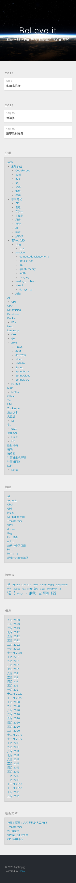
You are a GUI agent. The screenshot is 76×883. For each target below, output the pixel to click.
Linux (14, 437)
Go (13, 338)
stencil (19, 285)
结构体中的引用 (16, 545)
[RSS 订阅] (61, 5)
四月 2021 (13, 681)
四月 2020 (13, 722)
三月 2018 (13, 796)
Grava (18, 346)
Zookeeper (13, 408)
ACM (10, 162)
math (22, 273)
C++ (13, 334)
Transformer (14, 521)
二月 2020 (13, 730)
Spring (19, 367)
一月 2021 (13, 689)
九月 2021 (13, 661)
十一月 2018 (14, 788)
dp (21, 264)
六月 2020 (13, 714)
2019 (9, 73)
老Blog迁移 (18, 240)
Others (11, 396)
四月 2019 (13, 767)
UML (10, 404)
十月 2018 (13, 792)
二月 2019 (13, 775)
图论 (18, 207)
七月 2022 (13, 632)
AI (8, 297)
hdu (17, 178)
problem (20, 252)
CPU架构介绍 (15, 839)
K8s (13, 322)
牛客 (18, 195)
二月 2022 (13, 644)
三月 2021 (13, 685)
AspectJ (12, 500)
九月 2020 (13, 706)
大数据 (11, 416)
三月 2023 (13, 624)
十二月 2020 (14, 693)
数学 (18, 223)
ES (13, 420)
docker (11, 529)
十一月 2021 (14, 652)
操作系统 (12, 432)
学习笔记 (16, 199)
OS (13, 441)
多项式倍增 (13, 85)
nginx (10, 541)
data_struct (26, 260)
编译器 (11, 453)
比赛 (18, 187)
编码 (10, 449)
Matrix (15, 392)
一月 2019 (13, 779)
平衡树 (19, 215)
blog (18, 244)
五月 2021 (13, 677)
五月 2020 (13, 718)
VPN (10, 525)
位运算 (10, 118)
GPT (13, 301)
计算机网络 (13, 461)
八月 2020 (13, 710)
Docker (11, 318)
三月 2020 (13, 726)
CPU (10, 305)
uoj (17, 182)
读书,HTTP (13, 553)
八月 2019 (13, 751)
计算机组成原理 (16, 457)
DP (17, 203)
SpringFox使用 (16, 516)
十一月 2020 (14, 698)
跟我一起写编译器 (17, 557)
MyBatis (20, 363)
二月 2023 (13, 628)
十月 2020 (13, 702)
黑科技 (19, 236)
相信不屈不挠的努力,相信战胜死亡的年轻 (38, 39)
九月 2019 (13, 747)
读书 (10, 549)
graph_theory (27, 269)
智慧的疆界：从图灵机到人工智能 (27, 822)
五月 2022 (13, 636)
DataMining (14, 309)
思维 (18, 219)
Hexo (10, 326)
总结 (18, 293)
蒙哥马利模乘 (14, 133)
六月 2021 (13, 673)
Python (15, 383)
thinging (24, 277)
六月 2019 (13, 759)
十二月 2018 (14, 784)
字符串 (19, 211)
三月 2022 (13, 640)
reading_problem (25, 281)
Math (10, 387)
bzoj (18, 174)
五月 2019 (13, 763)
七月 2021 (13, 669)
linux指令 (12, 537)
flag (9, 533)
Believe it (38, 30)
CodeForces (22, 170)
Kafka (14, 469)
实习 (10, 424)
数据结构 (12, 445)
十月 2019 (13, 742)
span (22, 248)
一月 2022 (13, 648)
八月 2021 (13, 665)
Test (10, 400)
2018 (9, 105)
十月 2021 (13, 656)
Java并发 (20, 355)
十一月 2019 (14, 738)
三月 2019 (13, 771)
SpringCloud (22, 375)
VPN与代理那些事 (17, 835)
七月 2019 (13, 755)
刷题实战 (16, 166)
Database (13, 314)
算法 (18, 232)
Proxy (10, 512)
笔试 (14, 428)
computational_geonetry (34, 256)
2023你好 (13, 831)
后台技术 (12, 412)
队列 (10, 465)
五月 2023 (13, 620)
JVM (18, 351)
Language (13, 330)
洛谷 (18, 191)
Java (14, 342)
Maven (19, 359)
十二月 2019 (14, 734)
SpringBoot (22, 371)
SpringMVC (22, 379)
